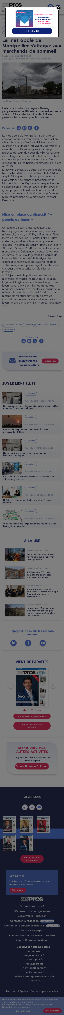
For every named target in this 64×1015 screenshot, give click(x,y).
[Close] (58, 8)
